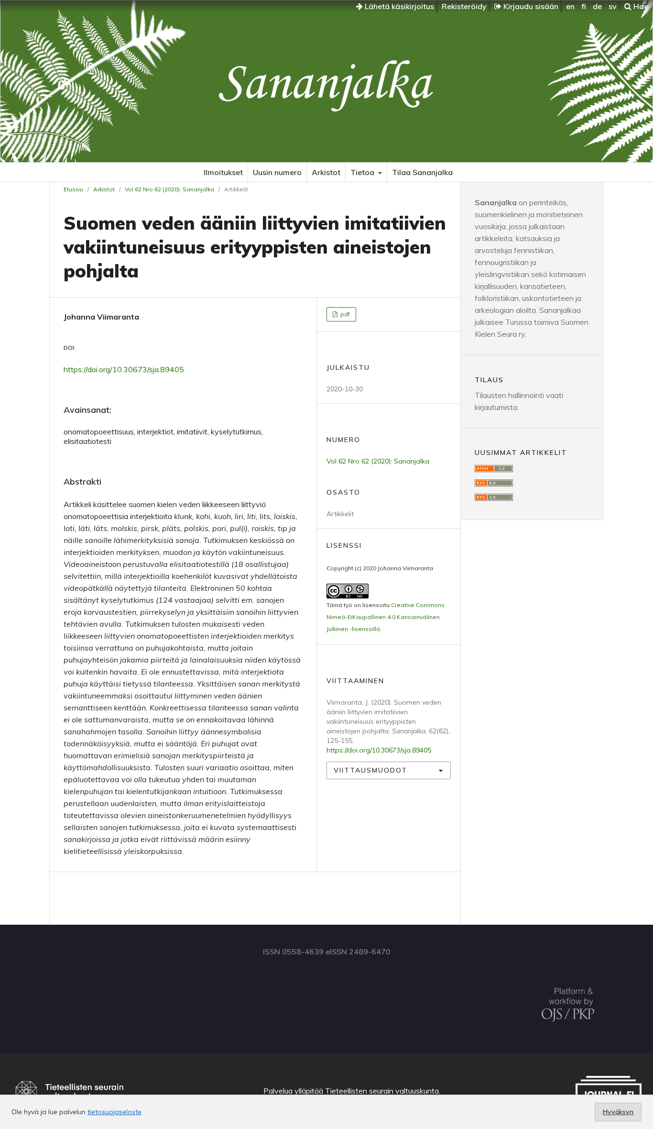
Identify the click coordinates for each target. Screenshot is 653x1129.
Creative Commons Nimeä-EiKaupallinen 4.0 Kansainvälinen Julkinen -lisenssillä (385, 616)
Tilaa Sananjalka (422, 172)
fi (583, 6)
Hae (639, 6)
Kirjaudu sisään (529, 6)
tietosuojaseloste (114, 1111)
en (570, 6)
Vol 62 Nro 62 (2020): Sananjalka (169, 189)
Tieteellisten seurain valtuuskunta (382, 1091)
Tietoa (363, 172)
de (597, 6)
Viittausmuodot (370, 770)
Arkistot (326, 172)
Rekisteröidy (464, 6)
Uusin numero (277, 172)
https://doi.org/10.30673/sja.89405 (124, 369)
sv (613, 6)
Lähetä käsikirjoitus (398, 6)
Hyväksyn (618, 1111)
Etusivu (73, 189)
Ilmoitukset (223, 172)
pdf (344, 314)
